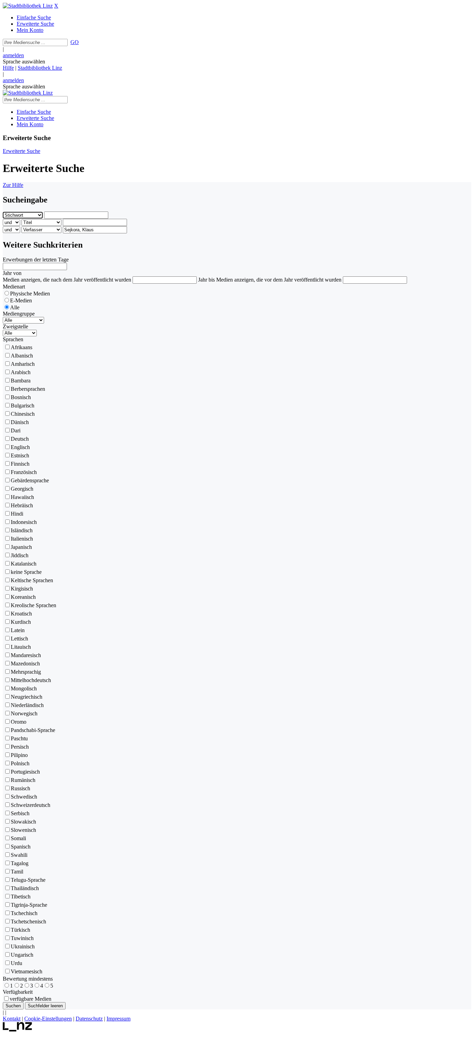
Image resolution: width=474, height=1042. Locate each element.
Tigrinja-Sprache (29, 905)
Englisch (20, 447)
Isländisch (22, 530)
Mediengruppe (19, 314)
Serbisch (20, 813)
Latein (18, 630)
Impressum (118, 1019)
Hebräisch (22, 505)
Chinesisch (23, 414)
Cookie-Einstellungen (48, 1019)
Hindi (17, 514)
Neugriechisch (26, 697)
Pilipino (19, 755)
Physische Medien (30, 293)
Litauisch (21, 647)
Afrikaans (21, 347)
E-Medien (21, 300)
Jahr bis (206, 280)
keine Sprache (26, 572)
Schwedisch (24, 797)
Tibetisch (21, 896)
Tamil (17, 872)
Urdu (16, 963)
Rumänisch (23, 780)
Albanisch (22, 356)
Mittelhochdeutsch (31, 680)
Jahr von (12, 273)
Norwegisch (24, 713)
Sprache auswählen (24, 61)
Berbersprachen (28, 389)
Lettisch (19, 638)
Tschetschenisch (28, 921)
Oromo (18, 722)
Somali (18, 838)
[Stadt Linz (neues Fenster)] (17, 1030)
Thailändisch (25, 888)
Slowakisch (23, 822)
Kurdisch (21, 622)
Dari (15, 430)
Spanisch (21, 847)
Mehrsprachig (26, 672)
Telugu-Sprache (28, 880)
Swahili (19, 855)
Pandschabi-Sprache (33, 730)
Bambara (21, 381)
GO (74, 42)
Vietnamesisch (26, 971)
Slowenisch (23, 830)
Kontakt (11, 1019)
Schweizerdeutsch (30, 805)
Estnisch (20, 455)
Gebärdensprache (30, 480)
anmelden (13, 55)
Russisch (20, 788)
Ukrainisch (23, 946)
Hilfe (8, 68)
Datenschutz (89, 1019)
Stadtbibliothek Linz (40, 68)
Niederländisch (27, 705)
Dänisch (20, 422)
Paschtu (19, 738)
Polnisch (20, 763)
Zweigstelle (15, 326)
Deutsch (20, 439)
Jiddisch (19, 555)
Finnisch (20, 464)
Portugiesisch (25, 772)
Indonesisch (24, 522)
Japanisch (21, 547)
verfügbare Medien (30, 999)
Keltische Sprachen (32, 580)
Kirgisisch (22, 589)
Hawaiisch (22, 497)
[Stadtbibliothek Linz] (28, 6)
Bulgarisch (22, 405)
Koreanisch (23, 597)
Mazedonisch (25, 663)
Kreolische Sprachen (33, 605)
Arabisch (21, 372)
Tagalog (19, 863)
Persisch (20, 747)
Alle (14, 307)
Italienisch (22, 539)
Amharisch (23, 364)
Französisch (24, 472)
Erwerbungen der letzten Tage (36, 259)
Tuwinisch (22, 938)
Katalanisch (23, 564)
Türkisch (20, 930)
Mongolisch (24, 688)
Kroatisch (21, 614)
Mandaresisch (26, 655)
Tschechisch (24, 913)
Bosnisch (21, 397)
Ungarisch (22, 955)
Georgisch (22, 489)
